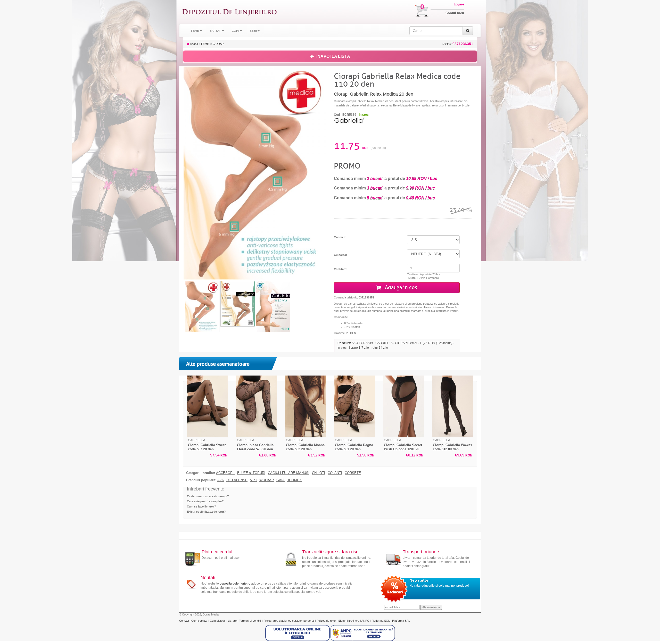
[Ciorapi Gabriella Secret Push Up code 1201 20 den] (403, 406)
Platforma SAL (401, 620)
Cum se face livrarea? (201, 506)
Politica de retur (327, 620)
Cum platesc (218, 620)
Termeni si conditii (250, 620)
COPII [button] (236, 30)
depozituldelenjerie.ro (235, 583)
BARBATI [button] (215, 30)
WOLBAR (266, 480)
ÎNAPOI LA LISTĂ (333, 56)
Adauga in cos (400, 287)
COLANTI (335, 473)
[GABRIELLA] (349, 119)
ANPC (365, 620)
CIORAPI (218, 43)
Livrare (232, 620)
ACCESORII (225, 473)
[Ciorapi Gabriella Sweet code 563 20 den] (207, 406)
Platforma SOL (381, 620)
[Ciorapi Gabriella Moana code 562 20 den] (305, 406)
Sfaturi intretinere (349, 620)
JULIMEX (294, 480)
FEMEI (205, 43)
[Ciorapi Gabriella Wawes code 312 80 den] (452, 406)
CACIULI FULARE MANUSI (288, 473)
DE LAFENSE (237, 480)
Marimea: (340, 237)
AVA (220, 480)
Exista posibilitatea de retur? (206, 511)
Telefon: (457, 44)
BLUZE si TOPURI (251, 473)
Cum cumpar (199, 620)
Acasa (193, 43)
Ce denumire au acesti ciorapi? (208, 496)
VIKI (253, 480)
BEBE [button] (253, 30)
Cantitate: (340, 269)
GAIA (280, 480)
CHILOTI (318, 473)
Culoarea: (340, 254)
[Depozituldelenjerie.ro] (229, 12)
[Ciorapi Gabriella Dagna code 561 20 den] (354, 406)
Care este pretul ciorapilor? (205, 501)
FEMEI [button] (195, 30)
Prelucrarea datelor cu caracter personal (289, 620)
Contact (184, 620)
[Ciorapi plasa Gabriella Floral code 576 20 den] (256, 406)
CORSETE (353, 473)
